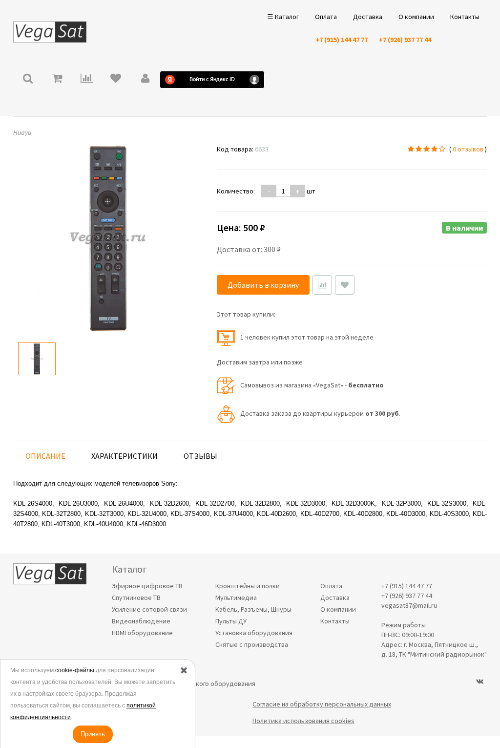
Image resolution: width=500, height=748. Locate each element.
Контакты (464, 16)
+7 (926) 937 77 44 (405, 39)
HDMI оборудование (142, 632)
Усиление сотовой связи (149, 609)
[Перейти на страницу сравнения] (86, 79)
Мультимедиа (236, 597)
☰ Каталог (283, 16)
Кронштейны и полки (247, 585)
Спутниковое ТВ (136, 597)
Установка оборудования (253, 632)
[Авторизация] (145, 79)
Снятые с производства (251, 644)
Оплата (326, 16)
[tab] (45, 456)
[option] (37, 358)
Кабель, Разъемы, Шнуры (253, 609)
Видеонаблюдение (141, 621)
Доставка (367, 16)
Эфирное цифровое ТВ (147, 585)
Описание (45, 456)
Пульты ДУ (231, 621)
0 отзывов (468, 149)
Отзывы (200, 456)
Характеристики (124, 456)
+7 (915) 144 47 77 (341, 39)
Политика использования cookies (303, 720)
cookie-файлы (74, 670)
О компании (416, 16)
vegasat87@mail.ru (409, 605)
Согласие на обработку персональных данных (321, 704)
